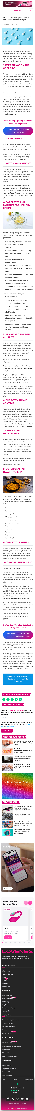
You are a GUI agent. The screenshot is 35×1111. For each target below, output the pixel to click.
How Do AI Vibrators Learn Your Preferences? (22, 815)
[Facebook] (4, 699)
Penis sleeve (5, 1030)
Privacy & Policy (28, 1079)
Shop (7, 937)
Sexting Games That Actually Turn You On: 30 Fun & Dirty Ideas (23, 742)
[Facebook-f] (8, 1099)
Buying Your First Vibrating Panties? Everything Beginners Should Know (23, 808)
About (3, 1079)
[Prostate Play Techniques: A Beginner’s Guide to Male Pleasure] (7, 759)
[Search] (31, 10)
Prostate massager (7, 1023)
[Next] (30, 903)
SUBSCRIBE (7, 730)
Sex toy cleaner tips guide (9, 1056)
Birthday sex (5, 1053)
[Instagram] (12, 699)
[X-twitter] (13, 1099)
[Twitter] (8, 699)
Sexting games (6, 1049)
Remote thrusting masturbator (10, 1020)
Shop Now (17, 789)
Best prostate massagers (9, 1026)
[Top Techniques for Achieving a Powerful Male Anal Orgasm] (7, 751)
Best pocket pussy (7, 1033)
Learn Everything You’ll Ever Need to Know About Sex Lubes (18, 634)
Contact (15, 1079)
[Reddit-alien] (27, 1099)
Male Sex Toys (6, 1015)
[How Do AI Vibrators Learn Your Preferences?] (7, 816)
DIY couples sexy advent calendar (11, 1046)
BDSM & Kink (6, 990)
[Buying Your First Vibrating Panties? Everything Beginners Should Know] (7, 809)
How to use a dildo (7, 1043)
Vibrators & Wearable (8, 966)
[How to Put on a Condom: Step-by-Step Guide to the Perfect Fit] (7, 767)
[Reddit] (20, 699)
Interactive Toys (7, 1060)
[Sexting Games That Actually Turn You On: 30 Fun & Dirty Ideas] (7, 744)
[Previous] (26, 903)
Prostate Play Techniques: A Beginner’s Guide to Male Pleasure (23, 758)
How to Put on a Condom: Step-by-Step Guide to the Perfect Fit (22, 766)
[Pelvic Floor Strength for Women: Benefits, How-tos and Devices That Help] (7, 824)
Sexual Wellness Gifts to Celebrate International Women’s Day (22, 831)
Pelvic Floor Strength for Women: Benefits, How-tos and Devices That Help (23, 823)
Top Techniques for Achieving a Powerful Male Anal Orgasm (23, 750)
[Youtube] (16, 699)
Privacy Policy (11, 726)
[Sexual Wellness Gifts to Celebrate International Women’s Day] (7, 832)
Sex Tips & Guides (7, 1037)
